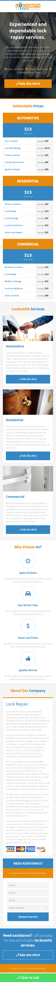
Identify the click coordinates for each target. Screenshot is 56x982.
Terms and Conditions (36, 968)
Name (12, 885)
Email (12, 900)
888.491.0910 (29, 83)
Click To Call (29, 977)
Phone (12, 892)
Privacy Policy (16, 968)
